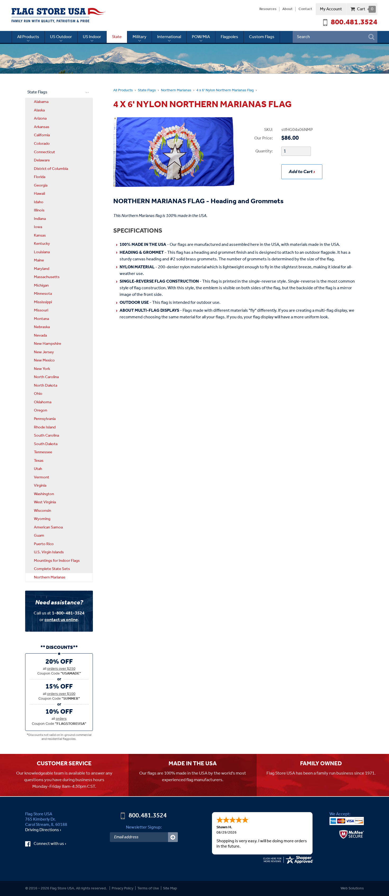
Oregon (40, 410)
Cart (365, 9)
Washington (44, 494)
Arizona (40, 118)
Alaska (39, 110)
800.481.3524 (354, 22)
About (287, 9)
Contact (305, 9)
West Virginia (45, 502)
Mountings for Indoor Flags (57, 560)
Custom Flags (261, 37)
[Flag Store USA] (59, 15)
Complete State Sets (52, 569)
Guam (39, 535)
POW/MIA (201, 37)
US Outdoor (61, 37)
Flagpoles (229, 37)
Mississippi (43, 302)
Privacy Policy (122, 888)
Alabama (41, 102)
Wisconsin (42, 510)
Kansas (40, 235)
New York (42, 369)
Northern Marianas (176, 90)
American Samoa (48, 527)
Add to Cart (301, 171)
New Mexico (44, 360)
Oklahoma (42, 402)
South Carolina (46, 435)
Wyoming (42, 519)
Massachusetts (47, 277)
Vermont (41, 477)
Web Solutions (352, 888)
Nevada (40, 335)
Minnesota (43, 293)
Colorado (42, 143)
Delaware (42, 160)
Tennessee (43, 452)
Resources (268, 9)
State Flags (147, 90)
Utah (38, 469)
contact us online (61, 620)
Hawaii (39, 193)
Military (139, 37)
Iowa (38, 227)
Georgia (40, 185)
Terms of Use (148, 888)
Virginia (40, 485)
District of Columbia (51, 169)
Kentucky (42, 243)
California (42, 135)
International (169, 37)
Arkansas (41, 127)
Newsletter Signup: (144, 827)
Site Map (170, 888)
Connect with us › (55, 844)
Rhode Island (45, 427)
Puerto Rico (44, 544)
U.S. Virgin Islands (49, 552)
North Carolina (46, 377)
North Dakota (45, 385)
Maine (39, 260)
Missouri (41, 310)
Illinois (39, 210)
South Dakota (45, 444)
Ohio (38, 393)
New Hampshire (47, 343)
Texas (38, 460)
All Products (28, 37)
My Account (331, 9)
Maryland (41, 269)
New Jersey (44, 352)
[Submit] (173, 837)
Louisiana (42, 252)
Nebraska (42, 327)
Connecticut (44, 152)
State (117, 37)
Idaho (38, 202)
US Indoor (92, 37)
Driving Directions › (43, 830)
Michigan (41, 285)
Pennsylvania (45, 419)
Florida (39, 177)
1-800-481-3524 (68, 613)
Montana (41, 319)
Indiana (40, 219)
